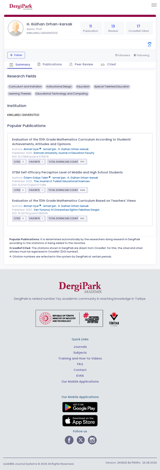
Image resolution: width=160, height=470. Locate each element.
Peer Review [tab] (83, 64)
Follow (18, 55)
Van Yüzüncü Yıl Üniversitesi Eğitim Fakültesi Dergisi (66, 209)
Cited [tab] (111, 64)
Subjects (80, 353)
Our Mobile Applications (80, 381)
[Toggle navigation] (154, 4)
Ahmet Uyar (31, 149)
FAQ (80, 364)
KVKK (80, 376)
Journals (80, 347)
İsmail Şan (50, 149)
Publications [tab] (52, 64)
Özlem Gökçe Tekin (36, 177)
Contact (80, 370)
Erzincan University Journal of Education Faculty (64, 153)
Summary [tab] (22, 64)
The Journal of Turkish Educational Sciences (62, 181)
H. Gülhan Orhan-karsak (73, 149)
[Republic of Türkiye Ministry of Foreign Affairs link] (80, 318)
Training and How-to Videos (80, 358)
